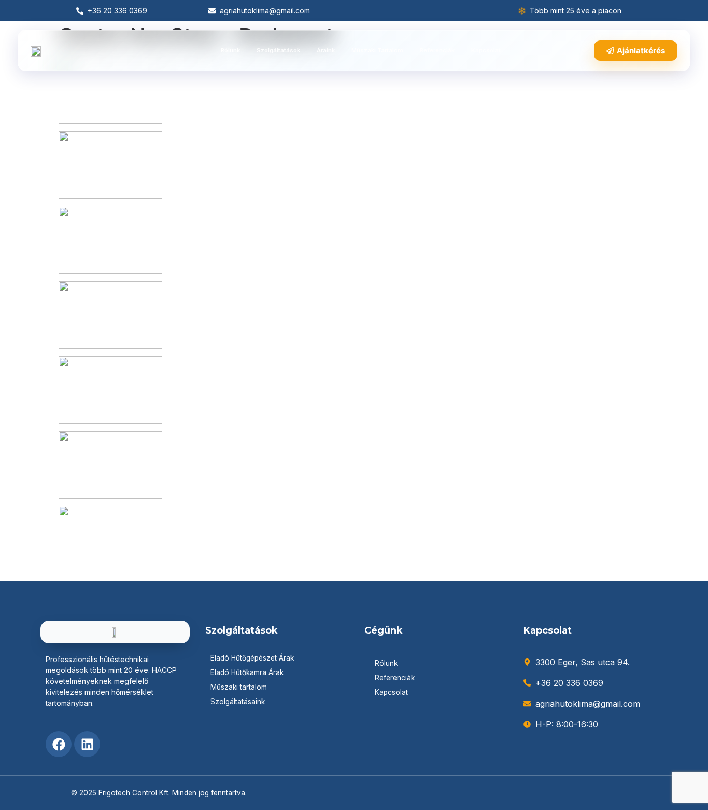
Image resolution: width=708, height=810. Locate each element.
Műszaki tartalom (377, 50)
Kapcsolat (486, 50)
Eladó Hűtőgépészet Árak (252, 658)
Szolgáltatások (278, 50)
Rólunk (230, 50)
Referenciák (437, 50)
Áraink (326, 50)
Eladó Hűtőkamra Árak (247, 672)
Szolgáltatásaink (237, 701)
